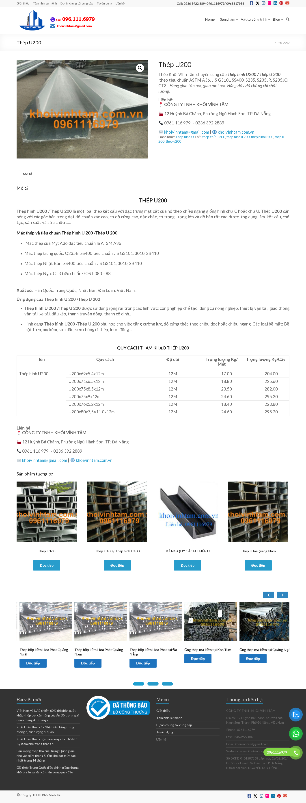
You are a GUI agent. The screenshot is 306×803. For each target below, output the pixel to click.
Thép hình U (184, 137)
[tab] (138, 684)
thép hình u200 (262, 137)
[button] (140, 68)
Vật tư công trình (254, 19)
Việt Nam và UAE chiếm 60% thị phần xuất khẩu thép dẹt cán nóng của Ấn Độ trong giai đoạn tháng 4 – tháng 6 (48, 715)
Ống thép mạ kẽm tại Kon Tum (156, 649)
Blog (276, 19)
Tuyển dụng (104, 3)
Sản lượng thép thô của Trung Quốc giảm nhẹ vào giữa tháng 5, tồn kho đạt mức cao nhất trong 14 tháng (46, 755)
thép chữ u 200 (213, 137)
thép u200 (173, 141)
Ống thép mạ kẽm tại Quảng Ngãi (213, 649)
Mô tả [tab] (27, 174)
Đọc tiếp (47, 565)
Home (210, 19)
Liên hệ (120, 3)
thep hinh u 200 (238, 137)
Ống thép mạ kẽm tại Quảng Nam (269, 649)
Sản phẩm (227, 19)
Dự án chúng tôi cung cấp (76, 3)
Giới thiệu (23, 3)
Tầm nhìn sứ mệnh (45, 3)
